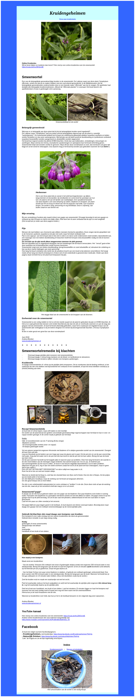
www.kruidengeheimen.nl (31, 341)
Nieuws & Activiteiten (74, 649)
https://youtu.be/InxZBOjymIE (33, 67)
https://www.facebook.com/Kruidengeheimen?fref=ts (73, 634)
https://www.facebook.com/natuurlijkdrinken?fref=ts (60, 636)
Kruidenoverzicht (56, 649)
